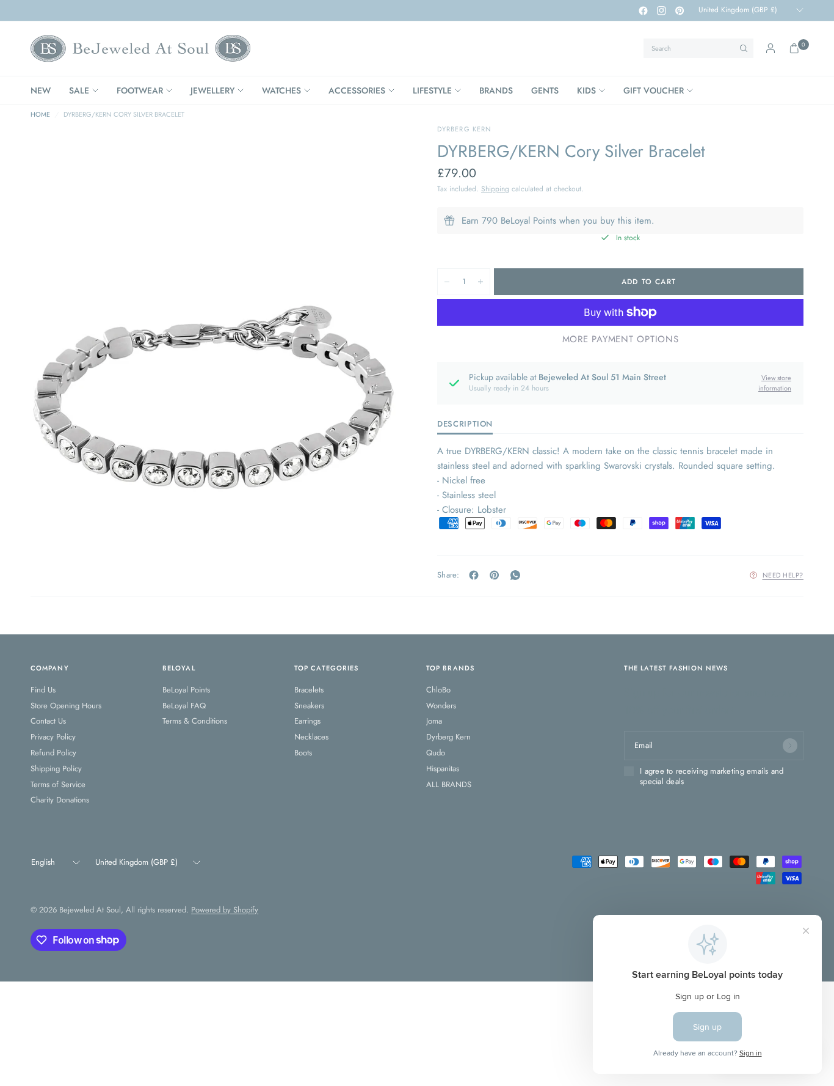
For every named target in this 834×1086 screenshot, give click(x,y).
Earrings (307, 721)
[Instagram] (661, 10)
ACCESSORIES (356, 90)
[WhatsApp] (517, 575)
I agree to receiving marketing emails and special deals (712, 776)
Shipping (495, 188)
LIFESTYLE (432, 90)
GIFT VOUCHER (653, 90)
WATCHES (281, 90)
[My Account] (770, 48)
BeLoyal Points (186, 689)
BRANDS (496, 90)
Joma (434, 721)
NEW (41, 90)
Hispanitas (442, 768)
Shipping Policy (56, 768)
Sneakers (309, 705)
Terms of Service (58, 784)
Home (40, 114)
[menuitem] (45, 90)
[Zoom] (374, 149)
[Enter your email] (790, 745)
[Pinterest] (679, 10)
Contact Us (48, 721)
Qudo (435, 752)
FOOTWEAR (140, 90)
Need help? (783, 575)
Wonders (441, 705)
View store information (774, 383)
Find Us (43, 689)
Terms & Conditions (194, 721)
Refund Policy (53, 752)
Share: (448, 575)
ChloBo (438, 689)
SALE (79, 90)
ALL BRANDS (448, 784)
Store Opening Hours (66, 705)
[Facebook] (643, 10)
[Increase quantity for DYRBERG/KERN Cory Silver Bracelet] (480, 282)
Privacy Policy (53, 737)
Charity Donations (60, 799)
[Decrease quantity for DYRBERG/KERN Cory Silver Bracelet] (447, 282)
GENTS (545, 90)
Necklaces (311, 737)
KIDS (586, 90)
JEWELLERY (212, 90)
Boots (303, 752)
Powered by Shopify (224, 909)
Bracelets (309, 689)
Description (465, 425)
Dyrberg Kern (448, 737)
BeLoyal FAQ (184, 705)
